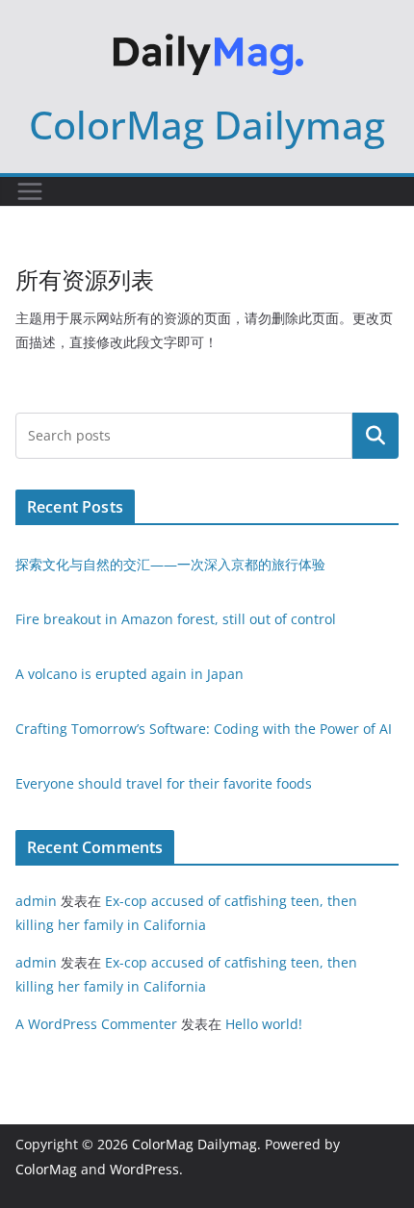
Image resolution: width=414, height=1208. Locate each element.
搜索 (375, 434)
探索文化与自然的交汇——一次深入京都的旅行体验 (170, 564)
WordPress (144, 1169)
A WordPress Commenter (96, 1024)
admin (36, 901)
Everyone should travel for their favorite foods (163, 783)
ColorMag (46, 1169)
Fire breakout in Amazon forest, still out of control (175, 619)
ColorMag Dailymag (207, 124)
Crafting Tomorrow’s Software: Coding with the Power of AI (203, 728)
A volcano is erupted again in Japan (129, 674)
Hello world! (263, 1024)
